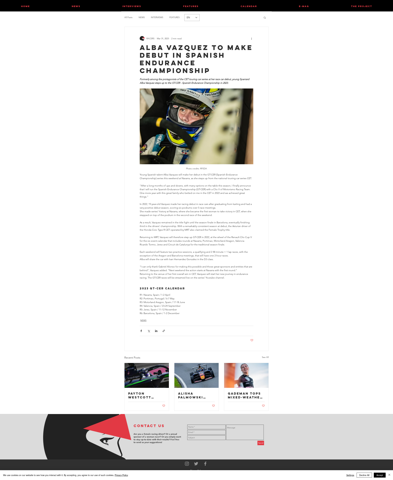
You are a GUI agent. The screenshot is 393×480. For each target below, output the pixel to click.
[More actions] (251, 38)
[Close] (389, 475)
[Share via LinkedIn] (156, 330)
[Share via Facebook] (141, 330)
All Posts (128, 17)
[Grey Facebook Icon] (205, 463)
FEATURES (174, 17)
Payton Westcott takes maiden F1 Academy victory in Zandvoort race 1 (146, 395)
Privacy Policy (121, 475)
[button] (264, 17)
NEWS (142, 17)
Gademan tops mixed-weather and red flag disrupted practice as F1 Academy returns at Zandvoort (245, 395)
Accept (379, 475)
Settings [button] (350, 475)
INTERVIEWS (157, 17)
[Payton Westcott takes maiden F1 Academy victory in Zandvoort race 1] (147, 375)
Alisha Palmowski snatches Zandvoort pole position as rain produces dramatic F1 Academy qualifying (194, 395)
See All (265, 357)
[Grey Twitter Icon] (196, 463)
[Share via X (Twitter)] (148, 330)
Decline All (364, 475)
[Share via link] (163, 330)
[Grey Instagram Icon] (187, 463)
